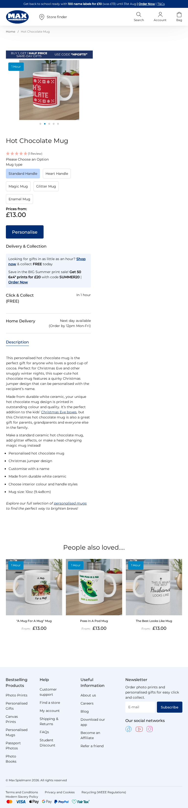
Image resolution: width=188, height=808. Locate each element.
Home (10, 31)
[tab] (17, 342)
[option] (23, 173)
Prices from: (16, 209)
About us (88, 695)
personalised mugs (70, 503)
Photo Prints (16, 695)
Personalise (24, 232)
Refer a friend (92, 746)
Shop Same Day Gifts (146, 4)
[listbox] (48, 188)
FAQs (44, 732)
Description (17, 342)
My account (50, 710)
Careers (87, 703)
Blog (85, 711)
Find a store (50, 702)
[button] (40, 123)
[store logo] (17, 17)
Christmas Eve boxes (59, 412)
